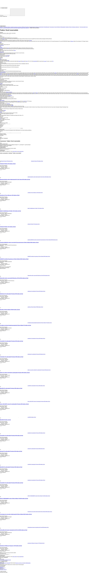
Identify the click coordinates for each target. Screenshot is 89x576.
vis (0, 137)
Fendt (11, 27)
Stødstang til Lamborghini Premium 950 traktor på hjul (11, 293)
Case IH (1, 27)
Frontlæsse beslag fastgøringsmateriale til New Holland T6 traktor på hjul (15, 325)
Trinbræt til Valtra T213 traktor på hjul (8, 226)
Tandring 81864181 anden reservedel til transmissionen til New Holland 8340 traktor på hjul (19, 242)
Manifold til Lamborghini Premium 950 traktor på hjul (11, 388)
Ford (12, 27)
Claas (4, 27)
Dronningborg (7, 27)
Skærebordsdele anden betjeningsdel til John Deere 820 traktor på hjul (15, 179)
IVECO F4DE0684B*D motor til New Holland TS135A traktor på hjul (14, 498)
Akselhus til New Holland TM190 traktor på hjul (10, 309)
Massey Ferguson (20, 27)
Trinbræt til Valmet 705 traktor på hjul (8, 163)
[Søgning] (17, 12)
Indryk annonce (2, 147)
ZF (28, 27)
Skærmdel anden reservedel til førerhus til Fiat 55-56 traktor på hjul (14, 278)
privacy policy (15, 151)
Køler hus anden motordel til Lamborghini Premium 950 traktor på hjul (15, 372)
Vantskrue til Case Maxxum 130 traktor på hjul (9, 195)
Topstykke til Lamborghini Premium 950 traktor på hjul (11, 341)
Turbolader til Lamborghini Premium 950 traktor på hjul (11, 356)
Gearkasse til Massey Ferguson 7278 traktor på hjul (11, 545)
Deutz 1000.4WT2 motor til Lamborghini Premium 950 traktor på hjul (14, 404)
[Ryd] (0, 35)
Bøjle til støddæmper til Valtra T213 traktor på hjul (10, 210)
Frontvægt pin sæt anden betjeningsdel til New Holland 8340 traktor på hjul (16, 514)
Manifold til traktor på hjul (5, 419)
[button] (44, 21)
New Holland (26, 27)
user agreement (20, 151)
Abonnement (2, 150)
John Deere (15, 27)
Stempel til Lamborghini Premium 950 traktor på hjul (11, 451)
